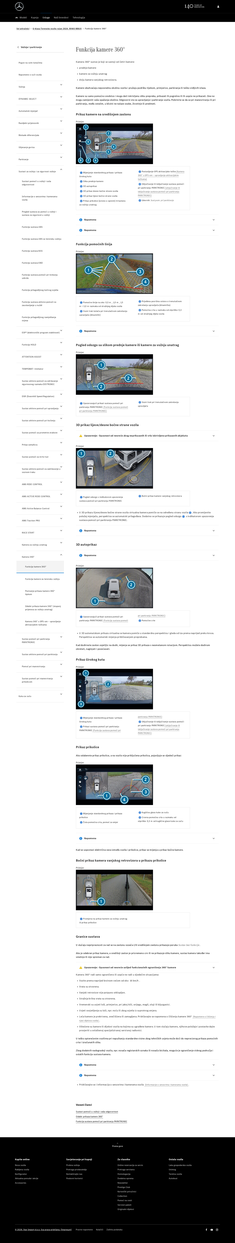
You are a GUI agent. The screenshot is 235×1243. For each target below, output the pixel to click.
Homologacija (124, 1174)
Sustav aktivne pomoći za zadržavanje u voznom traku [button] (41, 470)
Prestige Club (124, 1187)
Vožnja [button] (22, 86)
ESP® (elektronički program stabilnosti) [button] (41, 332)
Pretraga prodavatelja (76, 1169)
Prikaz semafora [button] (29, 444)
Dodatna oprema (125, 1178)
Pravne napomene (84, 1229)
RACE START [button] (28, 532)
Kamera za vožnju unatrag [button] (34, 544)
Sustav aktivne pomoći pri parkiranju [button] (40, 654)
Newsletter (123, 1182)
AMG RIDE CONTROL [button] (32, 484)
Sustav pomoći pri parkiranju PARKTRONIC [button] (36, 641)
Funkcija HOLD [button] (29, 344)
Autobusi (173, 1178)
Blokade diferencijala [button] (29, 135)
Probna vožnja (73, 1165)
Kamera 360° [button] (28, 556)
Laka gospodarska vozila (180, 1165)
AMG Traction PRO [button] (31, 520)
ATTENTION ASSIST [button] (31, 356)
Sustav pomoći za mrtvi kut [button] (35, 456)
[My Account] (218, 6)
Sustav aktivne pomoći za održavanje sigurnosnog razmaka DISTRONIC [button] (40, 383)
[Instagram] (217, 1229)
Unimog (172, 1169)
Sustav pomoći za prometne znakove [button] (40, 432)
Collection (122, 1196)
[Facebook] (206, 1229)
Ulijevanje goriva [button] (27, 147)
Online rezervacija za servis (130, 1165)
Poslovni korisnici (74, 1178)
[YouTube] (211, 1229)
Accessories (20, 1182)
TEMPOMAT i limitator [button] (32, 368)
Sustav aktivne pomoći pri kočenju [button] (38, 420)
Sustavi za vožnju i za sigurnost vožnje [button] (37, 171)
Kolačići (99, 1229)
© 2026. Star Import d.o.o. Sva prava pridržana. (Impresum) (43, 1229)
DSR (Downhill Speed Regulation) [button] (38, 396)
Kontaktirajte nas (74, 1174)
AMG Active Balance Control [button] (35, 508)
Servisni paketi (124, 1204)
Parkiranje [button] (23, 159)
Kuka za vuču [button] (25, 696)
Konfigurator (21, 1174)
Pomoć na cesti (125, 1200)
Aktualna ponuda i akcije (26, 1178)
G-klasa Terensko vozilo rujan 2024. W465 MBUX (57, 28)
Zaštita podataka (114, 1229)
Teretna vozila (175, 1174)
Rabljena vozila (22, 1169)
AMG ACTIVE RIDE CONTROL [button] (36, 496)
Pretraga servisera (126, 1169)
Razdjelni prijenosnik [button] (29, 123)
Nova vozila (20, 1165)
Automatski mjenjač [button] (28, 111)
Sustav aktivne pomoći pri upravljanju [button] (40, 408)
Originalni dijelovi (126, 1209)
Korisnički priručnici (127, 1191)
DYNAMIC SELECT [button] (27, 98)
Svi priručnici (22, 28)
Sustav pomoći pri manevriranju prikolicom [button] (37, 680)
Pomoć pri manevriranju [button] (33, 666)
